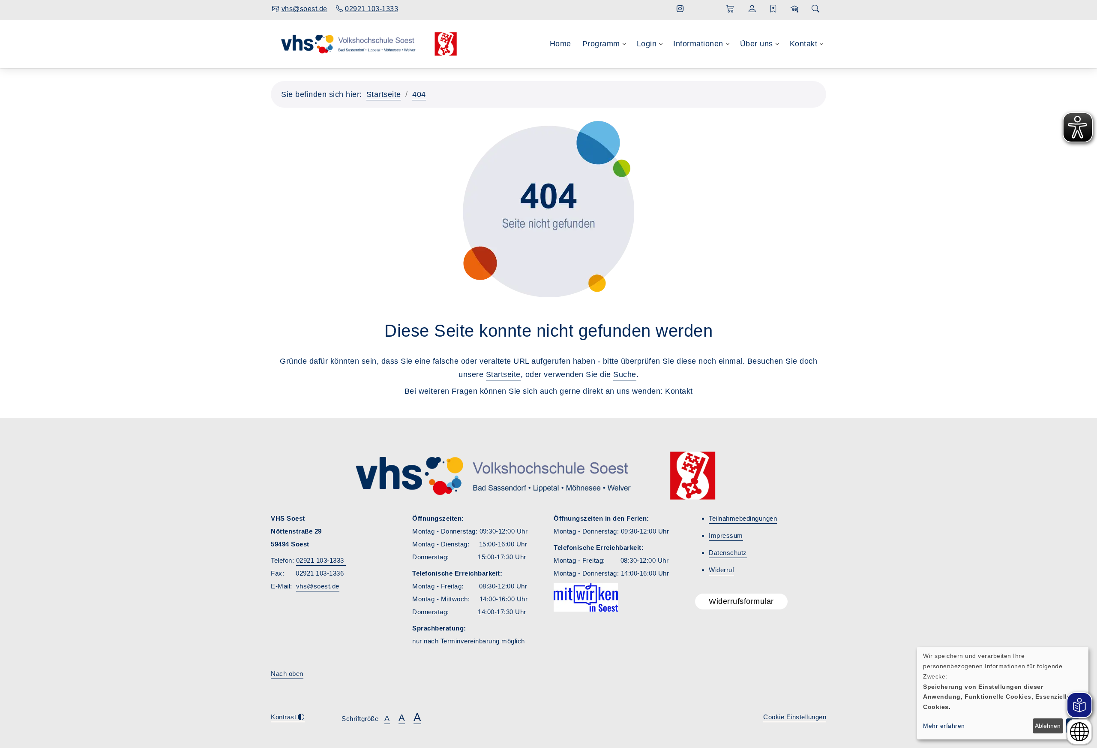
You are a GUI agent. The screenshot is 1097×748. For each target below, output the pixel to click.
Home (560, 43)
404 (419, 94)
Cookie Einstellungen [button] (794, 717)
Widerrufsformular (741, 601)
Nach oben (287, 673)
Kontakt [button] (804, 43)
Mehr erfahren (944, 725)
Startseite (383, 94)
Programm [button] (601, 43)
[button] (730, 9)
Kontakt (679, 391)
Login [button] (647, 43)
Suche (624, 374)
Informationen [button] (698, 43)
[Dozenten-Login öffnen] (794, 9)
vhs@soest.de (317, 586)
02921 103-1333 (321, 560)
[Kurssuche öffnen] (815, 9)
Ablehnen (1048, 725)
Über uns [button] (756, 43)
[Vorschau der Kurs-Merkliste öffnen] (773, 9)
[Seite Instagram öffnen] (680, 8)
